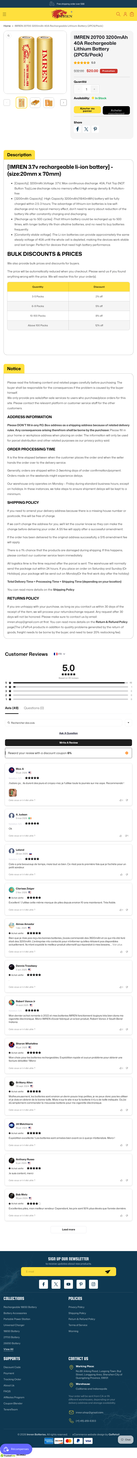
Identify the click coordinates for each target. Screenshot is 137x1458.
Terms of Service (77, 1325)
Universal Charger (14, 1325)
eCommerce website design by (90, 1434)
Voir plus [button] (117, 944)
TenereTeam (11, 1409)
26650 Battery (12, 1343)
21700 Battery (12, 1337)
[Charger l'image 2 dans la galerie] (35, 102)
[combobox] (128, 722)
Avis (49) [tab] (12, 708)
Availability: (82, 98)
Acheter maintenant (116, 111)
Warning (73, 1331)
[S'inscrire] (107, 1271)
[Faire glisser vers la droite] (63, 102)
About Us (9, 1385)
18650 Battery (12, 1331)
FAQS (7, 1391)
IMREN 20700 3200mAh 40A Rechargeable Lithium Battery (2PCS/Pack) (59, 25)
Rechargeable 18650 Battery (20, 1307)
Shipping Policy (77, 1313)
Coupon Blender (13, 1403)
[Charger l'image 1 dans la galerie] (21, 102)
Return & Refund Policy (81, 1319)
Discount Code (12, 1367)
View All (8, 1349)
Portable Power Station (17, 1319)
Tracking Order (12, 1379)
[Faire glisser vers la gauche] (7, 102)
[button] (4, 14)
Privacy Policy (76, 1307)
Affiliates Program (14, 1397)
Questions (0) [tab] (34, 708)
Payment (9, 1373)
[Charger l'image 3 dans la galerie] (49, 102)
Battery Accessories (15, 1313)
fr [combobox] (60, 654)
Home (7, 25)
